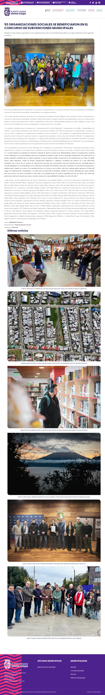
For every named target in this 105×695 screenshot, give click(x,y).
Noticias (99, 11)
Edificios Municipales (78, 678)
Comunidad (82, 11)
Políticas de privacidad (94, 692)
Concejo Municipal (77, 671)
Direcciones (70, 11)
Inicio (48, 11)
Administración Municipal (46, 667)
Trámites (91, 11)
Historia (73, 674)
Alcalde (73, 667)
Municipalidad (57, 11)
